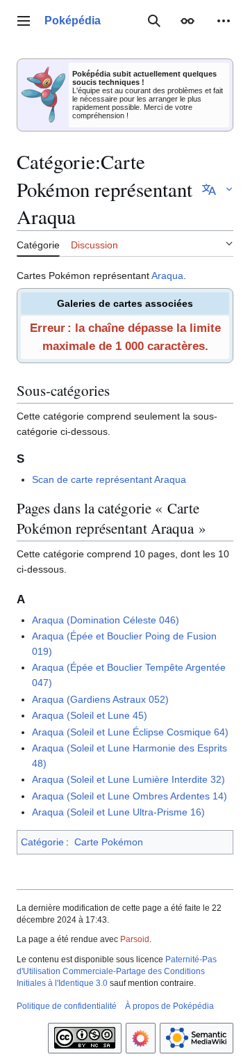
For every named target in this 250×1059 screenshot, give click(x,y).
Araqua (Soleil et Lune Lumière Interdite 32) (128, 779)
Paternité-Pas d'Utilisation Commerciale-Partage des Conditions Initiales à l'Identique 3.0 (117, 971)
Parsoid (134, 939)
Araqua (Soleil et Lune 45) (89, 715)
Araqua (167, 275)
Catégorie (42, 841)
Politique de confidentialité (67, 1006)
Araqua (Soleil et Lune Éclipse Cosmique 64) (130, 732)
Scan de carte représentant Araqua (109, 479)
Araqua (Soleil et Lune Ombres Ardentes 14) (129, 796)
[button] (23, 21)
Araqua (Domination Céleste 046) (105, 620)
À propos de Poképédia (169, 1006)
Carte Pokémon (108, 841)
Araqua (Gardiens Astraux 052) (100, 699)
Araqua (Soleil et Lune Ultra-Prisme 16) (118, 812)
